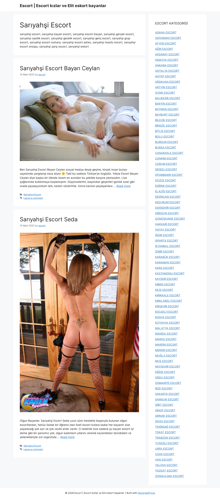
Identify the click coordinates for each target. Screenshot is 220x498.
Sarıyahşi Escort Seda (49, 219)
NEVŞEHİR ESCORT (167, 366)
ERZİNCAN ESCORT (168, 196)
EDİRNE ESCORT (166, 185)
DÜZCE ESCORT (165, 180)
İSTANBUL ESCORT (167, 246)
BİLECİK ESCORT (166, 120)
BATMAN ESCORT (167, 109)
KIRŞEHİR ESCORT (167, 306)
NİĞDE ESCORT (165, 372)
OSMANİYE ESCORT (168, 383)
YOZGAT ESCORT (166, 470)
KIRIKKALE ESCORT (167, 295)
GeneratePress (146, 492)
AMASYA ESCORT (166, 60)
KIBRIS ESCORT (165, 284)
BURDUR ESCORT (166, 142)
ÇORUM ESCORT (166, 164)
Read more (123, 186)
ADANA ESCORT (166, 32)
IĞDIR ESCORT (164, 235)
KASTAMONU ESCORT (170, 273)
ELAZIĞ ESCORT (166, 191)
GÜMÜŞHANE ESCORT (170, 218)
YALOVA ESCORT (166, 465)
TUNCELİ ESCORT (167, 443)
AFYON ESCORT (165, 43)
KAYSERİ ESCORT (166, 279)
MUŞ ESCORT (164, 361)
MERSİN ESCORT (166, 350)
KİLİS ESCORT (164, 290)
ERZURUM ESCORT (167, 202)
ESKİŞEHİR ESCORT (168, 207)
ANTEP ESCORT (165, 76)
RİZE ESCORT (164, 388)
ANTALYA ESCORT (167, 70)
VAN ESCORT (164, 459)
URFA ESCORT (164, 448)
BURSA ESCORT (165, 147)
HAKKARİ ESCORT (167, 224)
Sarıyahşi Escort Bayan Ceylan (60, 68)
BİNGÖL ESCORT (166, 125)
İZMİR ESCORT (164, 251)
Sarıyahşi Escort (32, 194)
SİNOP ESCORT (165, 410)
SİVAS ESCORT (165, 421)
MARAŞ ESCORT (166, 339)
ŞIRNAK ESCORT (166, 415)
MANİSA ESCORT (166, 333)
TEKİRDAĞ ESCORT (167, 426)
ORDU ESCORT (165, 377)
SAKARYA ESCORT (167, 394)
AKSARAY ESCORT (167, 54)
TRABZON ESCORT (167, 437)
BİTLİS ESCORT (165, 131)
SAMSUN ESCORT (167, 399)
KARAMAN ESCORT (168, 262)
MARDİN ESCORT (166, 344)
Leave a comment (33, 198)
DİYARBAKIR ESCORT (169, 175)
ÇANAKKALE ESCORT (169, 153)
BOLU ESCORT (164, 136)
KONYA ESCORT (165, 317)
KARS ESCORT (164, 268)
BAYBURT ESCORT (167, 114)
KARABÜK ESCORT (167, 257)
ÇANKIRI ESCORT (166, 158)
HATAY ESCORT (165, 229)
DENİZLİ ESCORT (166, 169)
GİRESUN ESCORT (167, 213)
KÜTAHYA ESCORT (167, 322)
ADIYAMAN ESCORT (168, 38)
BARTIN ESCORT (166, 103)
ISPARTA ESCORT (166, 240)
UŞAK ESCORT (164, 454)
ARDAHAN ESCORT (167, 81)
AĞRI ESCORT (164, 49)
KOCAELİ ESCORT (166, 311)
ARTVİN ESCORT (166, 87)
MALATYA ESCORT (167, 328)
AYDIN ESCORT (165, 92)
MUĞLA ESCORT (166, 355)
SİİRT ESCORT (164, 405)
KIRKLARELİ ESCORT (168, 300)
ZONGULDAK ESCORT (169, 476)
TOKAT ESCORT (165, 432)
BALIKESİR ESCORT (167, 98)
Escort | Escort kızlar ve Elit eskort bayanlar (63, 5)
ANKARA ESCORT (166, 65)
